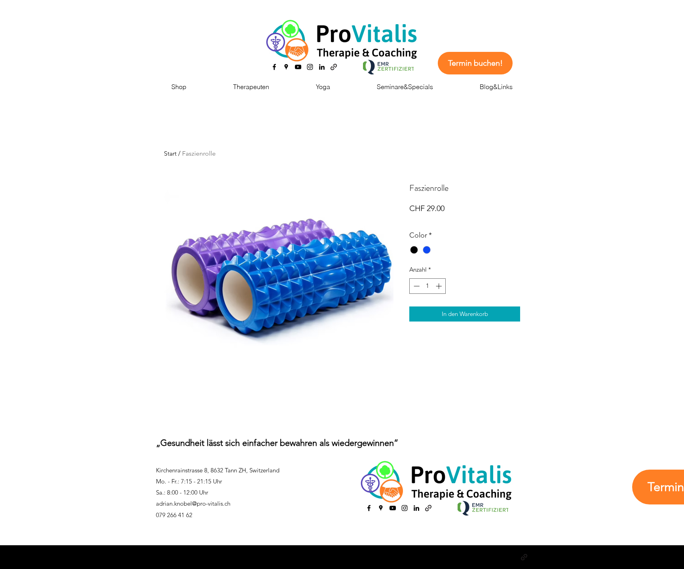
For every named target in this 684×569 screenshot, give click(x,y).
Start (170, 153)
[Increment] (439, 286)
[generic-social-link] (334, 67)
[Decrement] (415, 286)
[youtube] (298, 67)
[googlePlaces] (286, 67)
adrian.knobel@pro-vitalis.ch (193, 503)
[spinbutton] (427, 286)
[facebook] (274, 67)
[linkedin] (322, 67)
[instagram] (310, 67)
